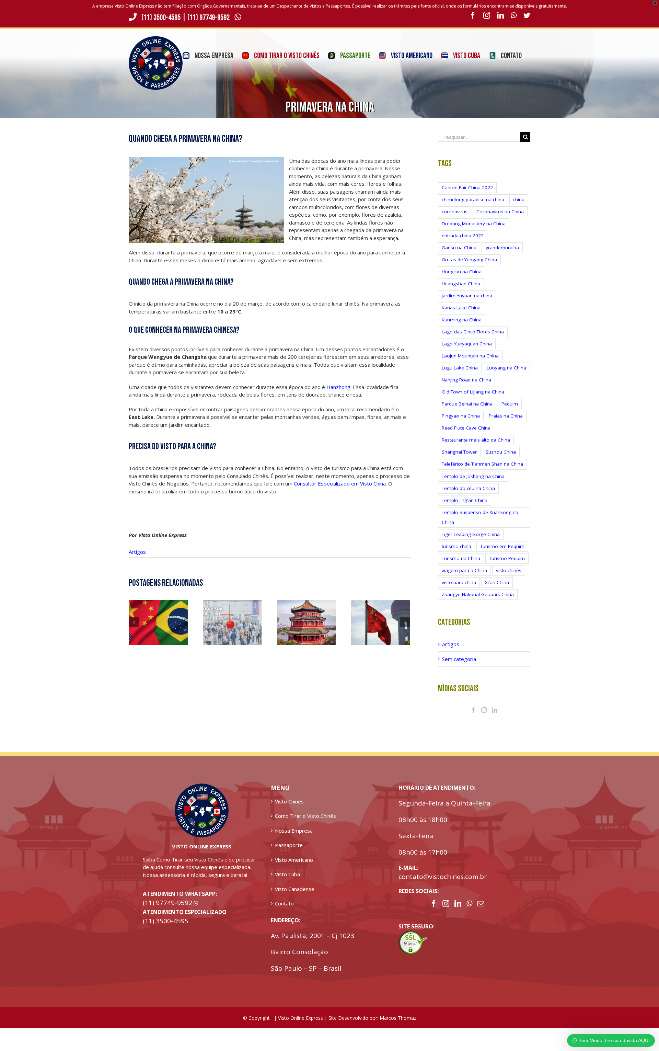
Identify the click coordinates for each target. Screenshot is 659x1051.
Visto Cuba (287, 874)
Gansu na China (459, 247)
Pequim (509, 404)
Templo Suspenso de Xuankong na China (480, 517)
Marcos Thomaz (398, 1018)
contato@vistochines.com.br (442, 876)
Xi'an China (497, 582)
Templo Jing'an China (464, 500)
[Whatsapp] (469, 903)
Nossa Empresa (294, 830)
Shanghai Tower (459, 452)
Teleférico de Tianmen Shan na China (482, 464)
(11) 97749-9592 (209, 17)
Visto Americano (294, 859)
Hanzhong (338, 387)
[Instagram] (484, 710)
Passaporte (289, 845)
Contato (284, 903)
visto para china (459, 582)
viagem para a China (464, 570)
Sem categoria (459, 658)
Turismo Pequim (507, 558)
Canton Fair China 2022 (467, 187)
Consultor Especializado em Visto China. (340, 483)
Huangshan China (461, 284)
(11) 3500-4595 (161, 17)
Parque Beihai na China (467, 404)
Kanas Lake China (461, 308)
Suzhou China (501, 452)
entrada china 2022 (463, 235)
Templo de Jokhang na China (473, 476)
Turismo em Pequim (502, 546)
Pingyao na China (461, 416)
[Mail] (480, 903)
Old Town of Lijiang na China (473, 392)
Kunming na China (462, 320)
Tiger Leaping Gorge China (471, 534)
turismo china (456, 546)
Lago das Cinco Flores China (473, 332)
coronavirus (454, 211)
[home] (202, 787)
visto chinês (508, 570)
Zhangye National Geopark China (478, 594)
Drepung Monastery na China (474, 223)
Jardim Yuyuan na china (467, 296)
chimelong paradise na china (473, 199)
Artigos (137, 551)
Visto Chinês (289, 801)
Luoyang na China (506, 368)
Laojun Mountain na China (470, 356)
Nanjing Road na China (466, 380)
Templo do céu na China (468, 488)
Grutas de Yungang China (469, 259)
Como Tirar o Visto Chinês (305, 815)
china (518, 199)
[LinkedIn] (494, 710)
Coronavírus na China (500, 211)
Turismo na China (461, 558)
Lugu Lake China (460, 368)
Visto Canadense (294, 889)
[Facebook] (473, 710)
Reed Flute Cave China (466, 428)
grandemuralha (502, 247)
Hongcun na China (462, 272)
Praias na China (506, 416)
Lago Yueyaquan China (467, 344)
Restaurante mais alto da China (476, 440)
